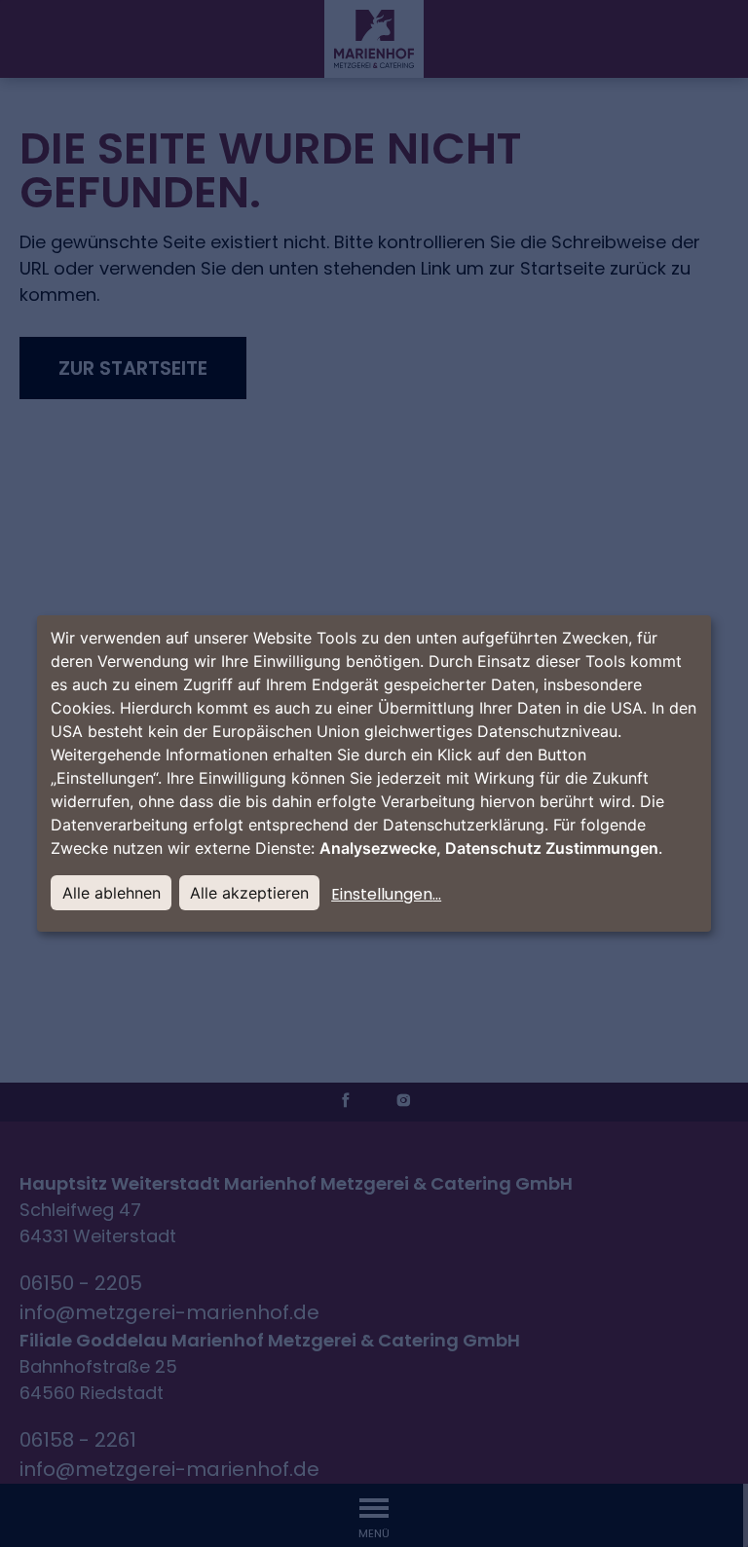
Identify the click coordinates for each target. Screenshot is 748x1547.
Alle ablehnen (111, 892)
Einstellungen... (386, 894)
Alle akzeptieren (249, 892)
